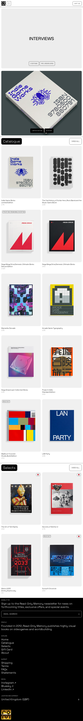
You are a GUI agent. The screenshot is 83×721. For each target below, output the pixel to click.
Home (4, 639)
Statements (8, 673)
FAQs (4, 669)
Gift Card (6, 649)
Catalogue (11, 141)
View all (75, 141)
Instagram (7, 683)
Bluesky (6, 686)
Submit (78, 614)
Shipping (6, 663)
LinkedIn (6, 689)
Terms (5, 666)
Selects (9, 468)
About (5, 653)
